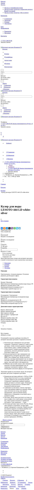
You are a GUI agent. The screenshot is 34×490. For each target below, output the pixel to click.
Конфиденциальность (7, 476)
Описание (7, 263)
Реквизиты (7, 31)
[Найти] (2, 81)
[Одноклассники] (4, 228)
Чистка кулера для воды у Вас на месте (16, 12)
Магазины (7, 33)
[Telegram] (19, 228)
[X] (9, 228)
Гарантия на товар (6, 461)
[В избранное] (1, 222)
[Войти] (1, 131)
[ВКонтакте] (2, 228)
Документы (8, 23)
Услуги (3, 436)
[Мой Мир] (7, 228)
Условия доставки (6, 459)
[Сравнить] (2, 224)
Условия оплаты (6, 457)
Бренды (3, 435)
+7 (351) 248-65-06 (6, 40)
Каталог (3, 432)
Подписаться (5, 426)
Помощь (3, 454)
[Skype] (17, 228)
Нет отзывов (5, 221)
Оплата (6, 266)
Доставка (7, 268)
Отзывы (6, 22)
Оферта (3, 478)
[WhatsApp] (14, 228)
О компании (8, 19)
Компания (4, 438)
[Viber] (12, 228)
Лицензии (7, 20)
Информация (5, 448)
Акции (3, 433)
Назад (11, 165)
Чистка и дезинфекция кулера (13, 8)
